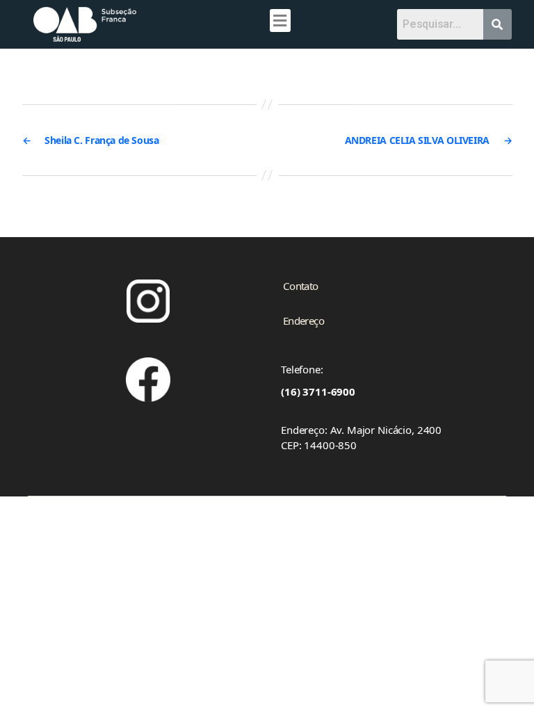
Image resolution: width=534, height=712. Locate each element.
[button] (280, 20)
